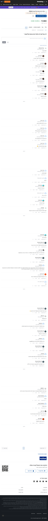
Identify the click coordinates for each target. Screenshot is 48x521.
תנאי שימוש (45, 513)
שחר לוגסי (42, 411)
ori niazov (40, 55)
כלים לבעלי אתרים (44, 492)
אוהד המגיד (42, 120)
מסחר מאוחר (15, 4)
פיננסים (30, 27)
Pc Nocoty (40, 185)
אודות (22, 487)
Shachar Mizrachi (40, 242)
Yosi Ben (42, 207)
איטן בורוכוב (42, 273)
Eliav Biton (40, 418)
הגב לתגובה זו (43, 52)
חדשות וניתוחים (37, 27)
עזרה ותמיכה (21, 492)
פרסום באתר (21, 489)
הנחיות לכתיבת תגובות (43, 45)
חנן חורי (40, 70)
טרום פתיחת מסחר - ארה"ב (24, 4)
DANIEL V (42, 388)
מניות (46, 4)
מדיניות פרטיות (39, 513)
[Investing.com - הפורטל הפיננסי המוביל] (41, 1)
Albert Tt (42, 315)
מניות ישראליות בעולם (7, 4)
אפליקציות (45, 487)
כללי (46, 27)
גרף (42, 27)
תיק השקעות (45, 489)
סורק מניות (41, 4)
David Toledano (41, 395)
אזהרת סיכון (33, 513)
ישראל (37, 4)
